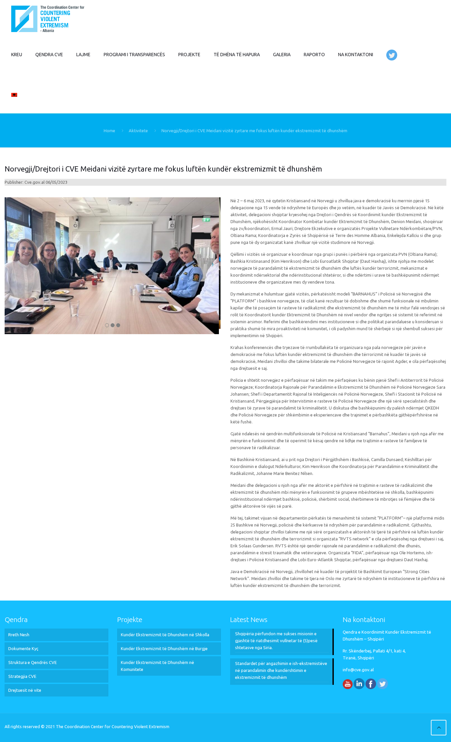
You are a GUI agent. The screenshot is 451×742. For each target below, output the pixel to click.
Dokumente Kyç (23, 648)
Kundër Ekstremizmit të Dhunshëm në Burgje (164, 648)
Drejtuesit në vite (24, 690)
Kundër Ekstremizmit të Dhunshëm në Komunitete (157, 666)
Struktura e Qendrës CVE (32, 662)
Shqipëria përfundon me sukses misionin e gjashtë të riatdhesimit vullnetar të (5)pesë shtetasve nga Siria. (276, 640)
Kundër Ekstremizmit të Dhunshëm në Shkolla (165, 634)
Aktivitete (138, 130)
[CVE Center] (47, 18)
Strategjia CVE (22, 676)
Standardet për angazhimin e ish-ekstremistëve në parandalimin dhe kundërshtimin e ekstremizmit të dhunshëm (281, 670)
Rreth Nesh (18, 634)
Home (109, 130)
